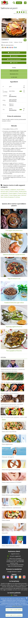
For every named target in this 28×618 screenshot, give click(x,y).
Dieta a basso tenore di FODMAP (11, 482)
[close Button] (26, 598)
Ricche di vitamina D (9, 197)
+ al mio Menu (15, 56)
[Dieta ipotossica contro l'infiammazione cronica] (14, 540)
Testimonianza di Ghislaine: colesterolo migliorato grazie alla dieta (13, 370)
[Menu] (25, 3)
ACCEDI (19, 3)
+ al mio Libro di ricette (14, 52)
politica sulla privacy (17, 606)
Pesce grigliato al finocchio (14, 351)
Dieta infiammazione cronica (10, 546)
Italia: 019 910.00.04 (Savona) (15, 566)
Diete (4, 419)
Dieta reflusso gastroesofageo (11, 495)
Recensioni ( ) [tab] (14, 74)
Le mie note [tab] (14, 77)
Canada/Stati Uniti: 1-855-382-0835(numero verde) (15, 562)
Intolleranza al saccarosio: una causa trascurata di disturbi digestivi (12, 405)
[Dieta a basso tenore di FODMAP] (14, 477)
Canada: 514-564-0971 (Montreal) (15, 560)
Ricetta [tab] (14, 67)
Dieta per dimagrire (8, 457)
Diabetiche (13, 189)
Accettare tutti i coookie (14, 615)
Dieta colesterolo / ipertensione (11, 508)
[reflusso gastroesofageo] (14, 489)
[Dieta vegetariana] (14, 438)
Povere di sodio (22, 193)
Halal (2, 195)
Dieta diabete (6, 520)
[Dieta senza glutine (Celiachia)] (14, 464)
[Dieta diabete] (14, 515)
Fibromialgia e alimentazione (9, 393)
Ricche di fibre (20, 189)
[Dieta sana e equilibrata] (14, 426)
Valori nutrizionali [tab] (14, 70)
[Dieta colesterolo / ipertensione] (14, 502)
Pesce (2, 189)
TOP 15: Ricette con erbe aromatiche (12, 382)
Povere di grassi (13, 193)
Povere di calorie (14, 191)
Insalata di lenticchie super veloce (14, 302)
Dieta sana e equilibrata (9, 431)
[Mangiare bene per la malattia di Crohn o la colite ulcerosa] (14, 527)
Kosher (6, 195)
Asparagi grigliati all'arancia (14, 326)
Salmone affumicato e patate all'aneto (14, 254)
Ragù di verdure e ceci (14, 278)
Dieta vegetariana (7, 444)
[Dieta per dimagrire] (14, 451)
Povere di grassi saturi (15, 195)
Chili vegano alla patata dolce (14, 230)
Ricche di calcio (5, 191)
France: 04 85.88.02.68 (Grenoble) (15, 564)
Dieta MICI (5, 533)
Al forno (18, 197)
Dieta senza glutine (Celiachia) (11, 470)
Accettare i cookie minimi (14, 609)
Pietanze (7, 189)
